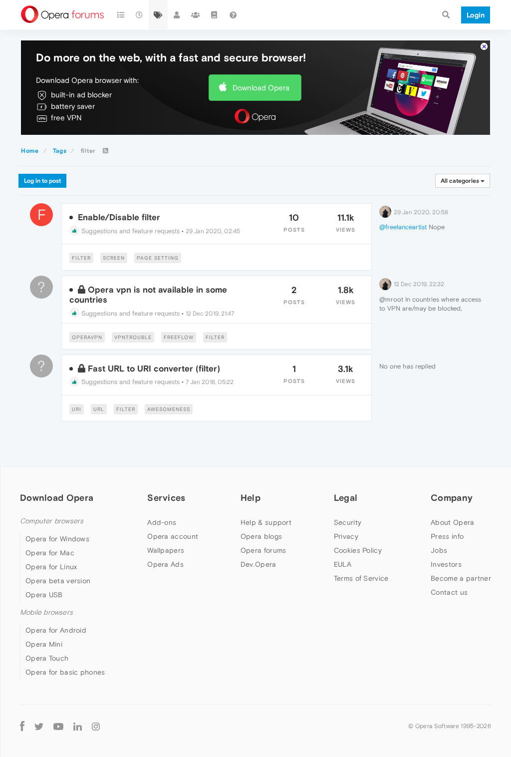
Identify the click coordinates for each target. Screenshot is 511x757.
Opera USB (44, 595)
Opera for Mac (49, 553)
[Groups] (195, 15)
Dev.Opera (258, 564)
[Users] (177, 15)
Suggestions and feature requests (129, 231)
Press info (447, 536)
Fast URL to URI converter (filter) (154, 369)
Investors (446, 564)
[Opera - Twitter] (38, 726)
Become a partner (461, 578)
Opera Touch (46, 658)
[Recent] (139, 15)
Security (347, 522)
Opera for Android (55, 630)
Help (250, 497)
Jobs (439, 550)
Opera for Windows (57, 539)
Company (452, 497)
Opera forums (263, 550)
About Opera (452, 522)
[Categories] (120, 15)
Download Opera (261, 87)
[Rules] (214, 15)
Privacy (346, 536)
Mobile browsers (46, 612)
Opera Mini (43, 644)
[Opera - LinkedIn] (77, 726)
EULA (342, 564)
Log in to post (42, 180)
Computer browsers (51, 521)
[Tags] (158, 15)
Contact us (449, 592)
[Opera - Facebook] (22, 726)
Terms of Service (361, 578)
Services (166, 497)
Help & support (266, 522)
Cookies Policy (358, 550)
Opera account (172, 536)
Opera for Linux (51, 567)
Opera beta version (57, 581)
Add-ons (161, 522)
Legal (346, 497)
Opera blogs (261, 536)
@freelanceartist (403, 227)
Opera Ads (165, 564)
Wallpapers (165, 550)
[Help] (233, 15)
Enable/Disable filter (119, 217)
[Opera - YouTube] (58, 726)
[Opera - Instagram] (96, 726)
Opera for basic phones (65, 672)
